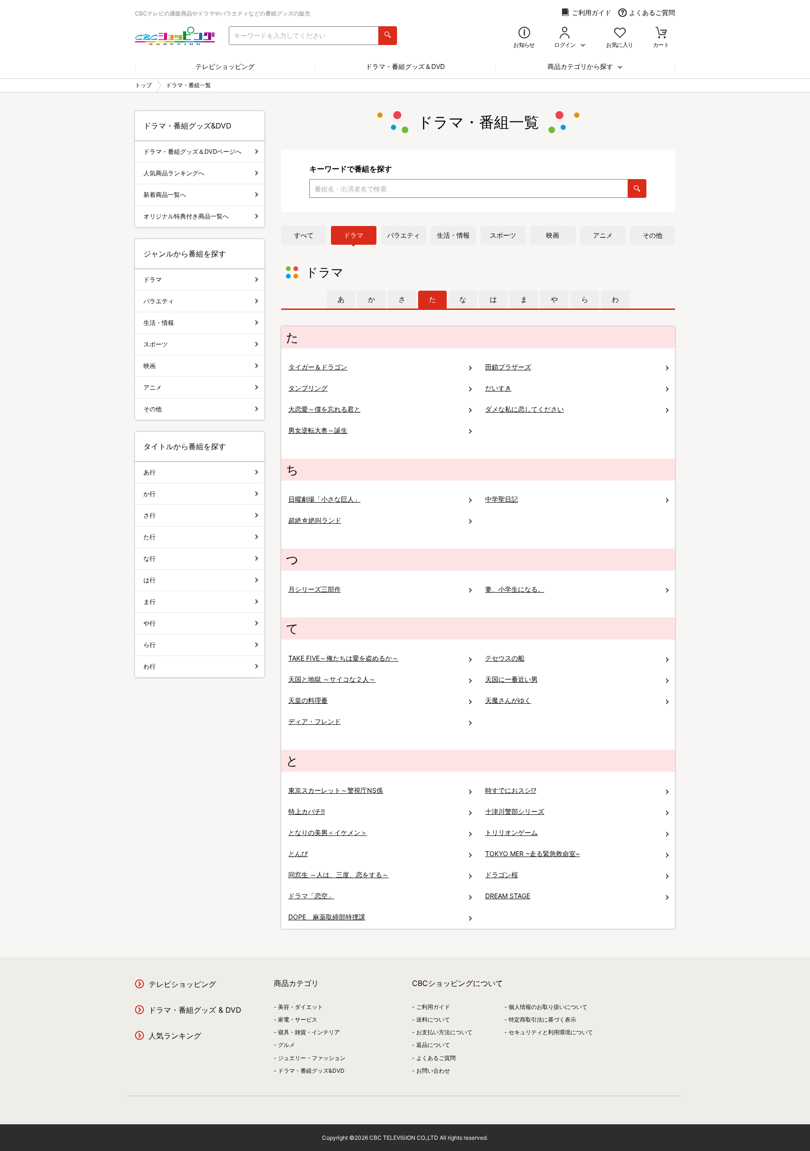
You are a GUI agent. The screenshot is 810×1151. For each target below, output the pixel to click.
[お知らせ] (524, 33)
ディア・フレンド (314, 721)
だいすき (498, 388)
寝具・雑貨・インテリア (309, 1032)
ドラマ (353, 235)
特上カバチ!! (306, 811)
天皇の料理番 (308, 700)
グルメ (286, 1044)
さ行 (149, 515)
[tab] (341, 299)
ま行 (149, 601)
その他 (652, 235)
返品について (433, 1044)
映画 (552, 235)
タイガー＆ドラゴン (317, 367)
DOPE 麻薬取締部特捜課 (326, 917)
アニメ (603, 235)
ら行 (149, 644)
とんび (298, 854)
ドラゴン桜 (501, 875)
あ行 (149, 472)
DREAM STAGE (507, 896)
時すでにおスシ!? (510, 790)
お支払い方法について (444, 1032)
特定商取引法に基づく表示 (542, 1019)
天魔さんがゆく (508, 700)
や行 (149, 623)
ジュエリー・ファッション (311, 1057)
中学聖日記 (501, 499)
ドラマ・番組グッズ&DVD (311, 1070)
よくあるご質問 (652, 12)
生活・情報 (453, 235)
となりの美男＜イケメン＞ (327, 832)
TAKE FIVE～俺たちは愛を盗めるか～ (343, 658)
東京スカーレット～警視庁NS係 (335, 790)
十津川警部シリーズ (514, 811)
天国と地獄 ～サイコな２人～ (331, 679)
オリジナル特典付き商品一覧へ (186, 216)
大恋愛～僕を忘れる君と (324, 409)
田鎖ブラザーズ (508, 367)
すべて (304, 235)
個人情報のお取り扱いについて (548, 1006)
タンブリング (308, 388)
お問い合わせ (433, 1070)
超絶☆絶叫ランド (314, 520)
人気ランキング (175, 1035)
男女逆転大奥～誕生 (317, 430)
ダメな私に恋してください (524, 409)
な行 (149, 558)
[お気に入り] (620, 33)
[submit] (388, 35)
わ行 (149, 666)
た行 (149, 537)
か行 (149, 493)
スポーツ (503, 235)
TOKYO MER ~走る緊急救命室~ (532, 854)
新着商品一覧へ (164, 194)
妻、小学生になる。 (514, 589)
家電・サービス (297, 1019)
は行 (149, 580)
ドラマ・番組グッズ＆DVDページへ (192, 151)
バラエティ (403, 235)
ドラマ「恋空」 (311, 896)
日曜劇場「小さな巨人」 (324, 499)
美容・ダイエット (300, 1006)
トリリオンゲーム (511, 832)
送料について (433, 1019)
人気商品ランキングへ (173, 173)
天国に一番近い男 (511, 679)
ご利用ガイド (591, 12)
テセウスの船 (505, 658)
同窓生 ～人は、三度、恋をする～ (338, 875)
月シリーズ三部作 (314, 589)
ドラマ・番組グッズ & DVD (195, 1010)
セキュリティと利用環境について (551, 1032)
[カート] (661, 33)
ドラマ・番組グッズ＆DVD (405, 66)
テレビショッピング (225, 66)
